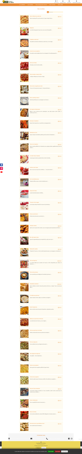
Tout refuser (57, 451)
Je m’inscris (47, 26)
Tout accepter (51, 451)
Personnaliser (64, 451)
